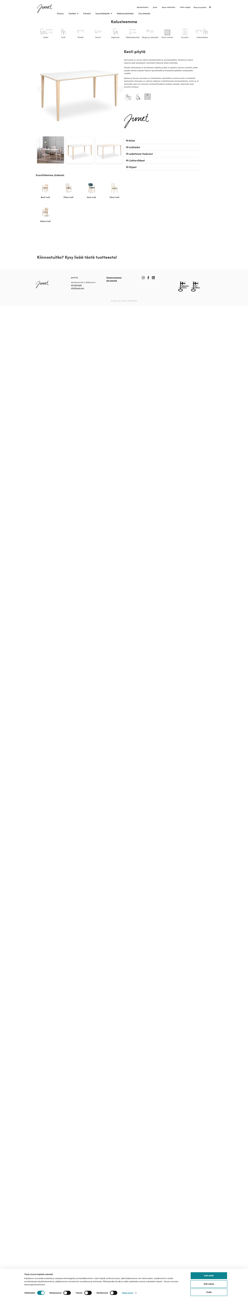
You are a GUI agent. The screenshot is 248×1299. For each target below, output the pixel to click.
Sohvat (98, 37)
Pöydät (81, 37)
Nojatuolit (115, 37)
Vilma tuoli (68, 197)
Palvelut (87, 13)
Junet (155, 7)
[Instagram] (143, 277)
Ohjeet (133, 167)
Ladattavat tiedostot (141, 153)
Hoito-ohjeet (185, 7)
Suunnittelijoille (102, 13)
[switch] (67, 1293)
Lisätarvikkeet (202, 37)
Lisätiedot (134, 147)
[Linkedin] (153, 277)
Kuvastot (184, 37)
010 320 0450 (76, 285)
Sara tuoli (91, 197)
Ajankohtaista (142, 7)
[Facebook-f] (148, 277)
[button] (161, 140)
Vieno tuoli (114, 197)
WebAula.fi (132, 300)
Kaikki (45, 37)
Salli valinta (209, 1284)
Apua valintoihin (168, 7)
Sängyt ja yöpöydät (150, 37)
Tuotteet (72, 13)
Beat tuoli (45, 197)
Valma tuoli (45, 221)
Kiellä (208, 1292)
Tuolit (63, 37)
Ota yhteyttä (144, 13)
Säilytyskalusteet (133, 37)
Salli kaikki (209, 1275)
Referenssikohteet (125, 13)
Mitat (132, 140)
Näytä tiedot (127, 1293)
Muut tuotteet (167, 37)
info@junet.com (77, 288)
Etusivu (60, 13)
